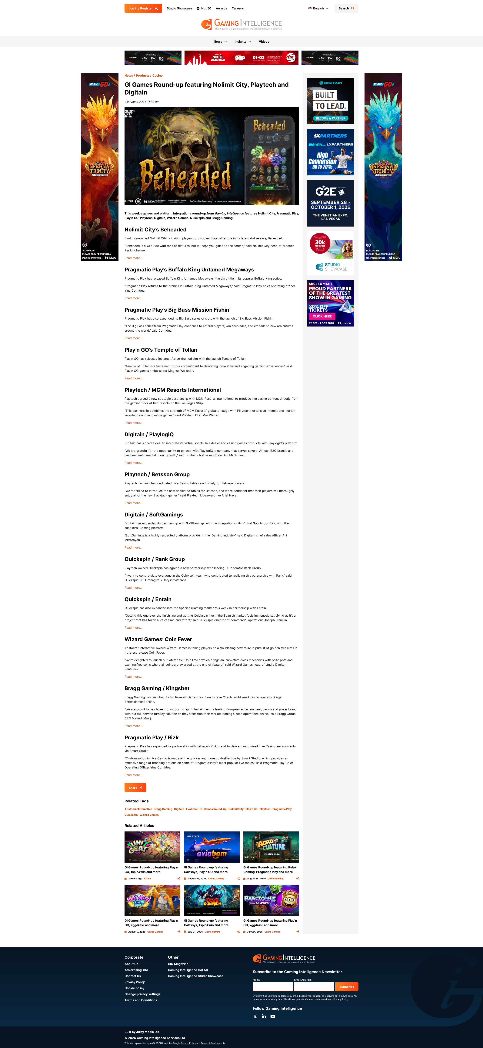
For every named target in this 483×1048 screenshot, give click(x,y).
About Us (131, 964)
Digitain (179, 809)
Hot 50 (206, 8)
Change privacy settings (142, 994)
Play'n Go (251, 809)
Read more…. (134, 775)
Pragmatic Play (282, 809)
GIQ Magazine (178, 964)
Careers (238, 8)
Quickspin (131, 814)
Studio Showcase (179, 8)
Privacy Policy (135, 982)
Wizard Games (149, 814)
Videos (264, 41)
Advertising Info (136, 970)
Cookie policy (134, 988)
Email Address (302, 979)
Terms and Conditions (141, 1000)
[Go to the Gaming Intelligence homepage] (241, 24)
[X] (255, 1016)
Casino (157, 75)
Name (256, 979)
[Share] (179, 878)
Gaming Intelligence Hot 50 (188, 970)
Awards (221, 8)
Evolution (192, 809)
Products (142, 75)
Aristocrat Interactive (138, 809)
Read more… (133, 258)
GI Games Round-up (213, 809)
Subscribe (346, 987)
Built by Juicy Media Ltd (142, 1032)
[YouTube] (272, 1016)
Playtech (265, 809)
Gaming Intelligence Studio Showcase (195, 976)
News (129, 75)
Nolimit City (236, 809)
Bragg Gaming (163, 809)
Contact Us (133, 976)
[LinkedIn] (264, 1016)
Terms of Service (210, 1043)
